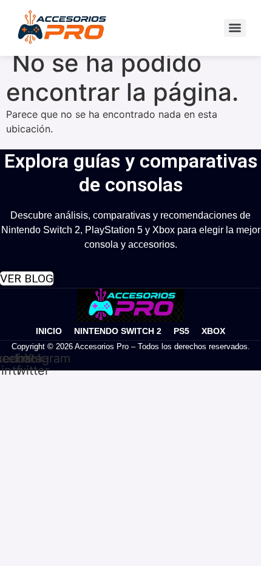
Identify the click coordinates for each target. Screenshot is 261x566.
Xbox (213, 331)
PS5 (181, 331)
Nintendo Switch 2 (117, 331)
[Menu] (235, 28)
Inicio (49, 331)
